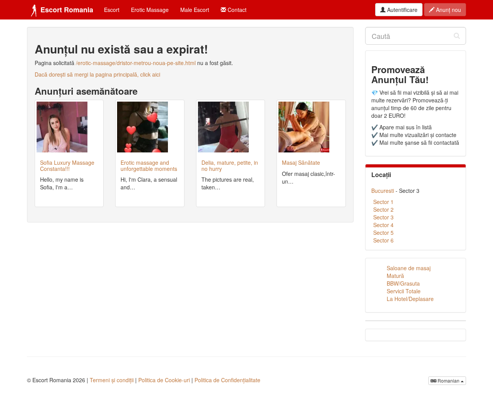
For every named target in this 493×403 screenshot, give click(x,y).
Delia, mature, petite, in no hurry (229, 165)
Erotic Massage (150, 9)
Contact (236, 9)
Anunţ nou (447, 9)
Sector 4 (383, 225)
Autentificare (402, 9)
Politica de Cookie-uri (164, 380)
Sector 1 (383, 202)
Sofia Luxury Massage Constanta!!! (67, 165)
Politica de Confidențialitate (227, 380)
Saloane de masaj (409, 268)
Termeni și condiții (112, 380)
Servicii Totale (404, 291)
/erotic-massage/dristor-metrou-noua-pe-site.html (136, 63)
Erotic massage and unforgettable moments (149, 165)
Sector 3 (383, 217)
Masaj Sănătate (301, 162)
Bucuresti (382, 190)
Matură (395, 275)
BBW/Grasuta (403, 283)
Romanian (448, 380)
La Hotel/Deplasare (410, 299)
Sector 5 (383, 232)
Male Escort (194, 9)
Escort (111, 9)
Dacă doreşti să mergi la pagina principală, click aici (97, 74)
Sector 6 (383, 240)
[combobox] (415, 36)
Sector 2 (383, 209)
